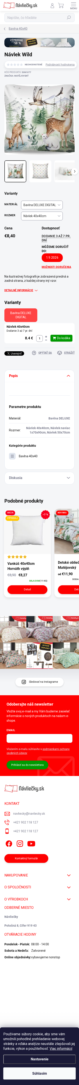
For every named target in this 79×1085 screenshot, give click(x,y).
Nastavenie (39, 1059)
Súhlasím (39, 1073)
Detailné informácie (18, 290)
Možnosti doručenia (56, 267)
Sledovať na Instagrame (43, 681)
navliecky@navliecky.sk (29, 813)
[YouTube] (31, 843)
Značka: (16, 76)
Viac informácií (61, 1049)
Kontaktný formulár (26, 858)
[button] (46, 336)
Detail (27, 589)
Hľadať (69, 17)
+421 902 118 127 (25, 822)
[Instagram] (19, 843)
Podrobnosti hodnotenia (60, 64)
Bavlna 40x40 (28, 456)
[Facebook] (8, 843)
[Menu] (73, 5)
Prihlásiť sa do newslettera (27, 765)
